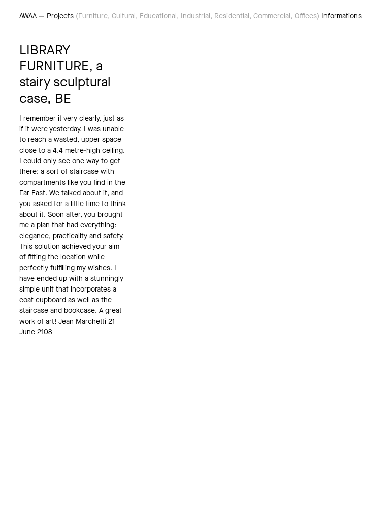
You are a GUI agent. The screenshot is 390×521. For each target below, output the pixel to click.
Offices (306, 16)
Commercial (271, 16)
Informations (341, 16)
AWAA (28, 16)
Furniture (93, 16)
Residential (231, 16)
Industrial (195, 16)
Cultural (124, 16)
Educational (158, 16)
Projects (60, 16)
